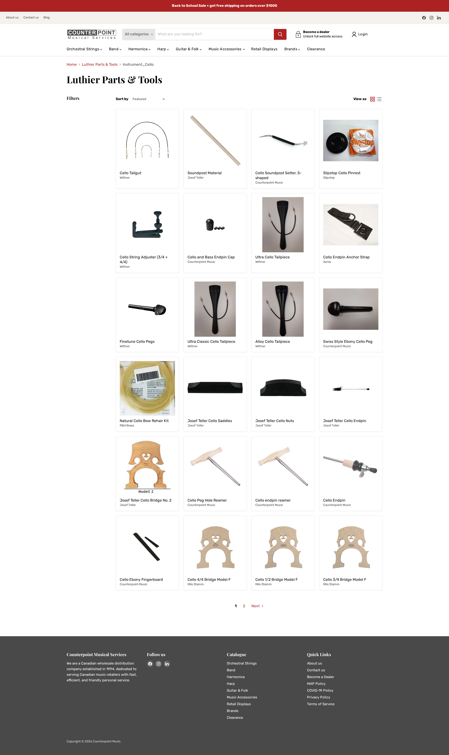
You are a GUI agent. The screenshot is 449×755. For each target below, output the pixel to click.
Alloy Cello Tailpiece (272, 341)
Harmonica (138, 49)
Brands (291, 49)
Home (72, 64)
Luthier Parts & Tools (100, 64)
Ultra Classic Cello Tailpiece (211, 341)
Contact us (31, 17)
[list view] (379, 99)
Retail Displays (264, 49)
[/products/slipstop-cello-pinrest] (350, 140)
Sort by (122, 99)
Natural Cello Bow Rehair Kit (144, 421)
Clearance (316, 49)
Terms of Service (320, 704)
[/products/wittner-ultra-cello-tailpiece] (215, 309)
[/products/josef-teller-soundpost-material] (215, 140)
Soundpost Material (205, 173)
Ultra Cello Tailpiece (272, 257)
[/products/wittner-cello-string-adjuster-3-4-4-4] (147, 224)
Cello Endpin (334, 500)
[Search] (280, 34)
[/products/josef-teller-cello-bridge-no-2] (147, 467)
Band (114, 49)
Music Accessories (226, 49)
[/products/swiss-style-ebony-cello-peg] (350, 309)
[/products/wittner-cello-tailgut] (147, 140)
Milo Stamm (196, 584)
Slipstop (329, 177)
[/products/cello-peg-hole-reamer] (215, 467)
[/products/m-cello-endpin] (350, 467)
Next (256, 606)
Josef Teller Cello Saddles (210, 421)
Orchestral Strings (83, 49)
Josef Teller (196, 177)
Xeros (327, 262)
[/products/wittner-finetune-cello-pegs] (147, 309)
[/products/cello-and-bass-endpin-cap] (215, 224)
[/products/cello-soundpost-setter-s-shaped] (283, 140)
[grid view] (372, 99)
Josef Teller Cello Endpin (344, 421)
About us (12, 17)
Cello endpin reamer (273, 500)
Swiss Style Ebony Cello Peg (348, 341)
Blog (46, 17)
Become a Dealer (320, 677)
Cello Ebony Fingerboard (141, 579)
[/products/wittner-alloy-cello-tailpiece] (283, 309)
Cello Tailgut (130, 173)
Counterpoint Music (269, 182)
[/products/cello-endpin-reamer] (283, 467)
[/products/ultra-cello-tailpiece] (283, 224)
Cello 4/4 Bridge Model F (209, 579)
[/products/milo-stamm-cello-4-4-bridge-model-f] (215, 547)
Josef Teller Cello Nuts (274, 421)
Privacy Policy (318, 697)
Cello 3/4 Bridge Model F (344, 579)
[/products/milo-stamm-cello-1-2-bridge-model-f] (283, 547)
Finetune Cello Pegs (137, 341)
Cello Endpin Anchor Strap (346, 257)
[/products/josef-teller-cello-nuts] (283, 388)
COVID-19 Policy (320, 690)
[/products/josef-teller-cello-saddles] (215, 388)
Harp (162, 49)
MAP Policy (316, 684)
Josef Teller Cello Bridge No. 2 (145, 500)
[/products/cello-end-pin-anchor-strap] (350, 224)
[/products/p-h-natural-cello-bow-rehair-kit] (147, 388)
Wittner (125, 177)
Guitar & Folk (187, 49)
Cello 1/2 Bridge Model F (276, 579)
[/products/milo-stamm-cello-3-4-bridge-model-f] (350, 547)
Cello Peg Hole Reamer (207, 500)
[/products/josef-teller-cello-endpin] (350, 388)
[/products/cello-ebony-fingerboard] (147, 547)
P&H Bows (127, 425)
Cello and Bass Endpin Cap (211, 257)
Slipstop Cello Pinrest (341, 173)
